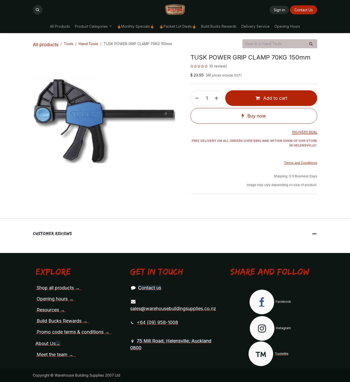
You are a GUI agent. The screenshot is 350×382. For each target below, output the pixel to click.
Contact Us (303, 10)
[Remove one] (196, 98)
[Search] (311, 43)
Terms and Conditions (300, 163)
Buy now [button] (256, 116)
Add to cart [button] (274, 98)
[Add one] (217, 98)
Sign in (279, 10)
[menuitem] (59, 26)
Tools (68, 44)
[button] (38, 10)
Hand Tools (88, 44)
